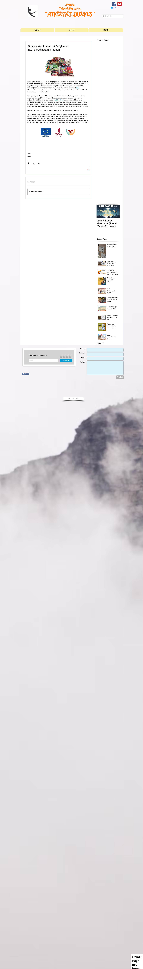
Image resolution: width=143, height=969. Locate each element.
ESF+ (29, 157)
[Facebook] (114, 4)
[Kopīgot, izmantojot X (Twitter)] (34, 163)
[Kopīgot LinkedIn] (39, 163)
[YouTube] (119, 4)
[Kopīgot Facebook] (28, 163)
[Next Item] (116, 211)
